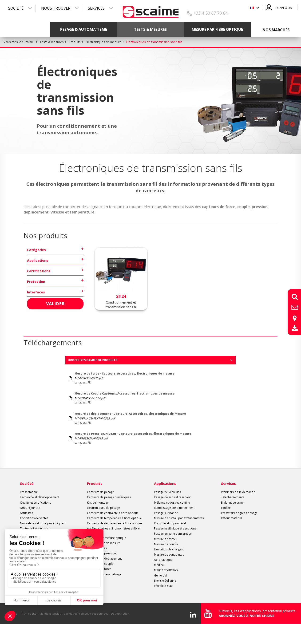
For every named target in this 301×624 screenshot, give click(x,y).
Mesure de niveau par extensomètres (179, 518)
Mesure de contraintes (169, 555)
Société (16, 8)
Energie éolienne (165, 581)
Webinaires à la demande (238, 492)
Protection (36, 281)
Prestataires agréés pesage (239, 513)
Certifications (38, 271)
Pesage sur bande (166, 513)
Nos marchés (275, 29)
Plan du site (29, 613)
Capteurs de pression (101, 553)
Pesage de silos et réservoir (172, 497)
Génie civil (160, 575)
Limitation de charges (168, 549)
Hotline (226, 508)
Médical (159, 565)
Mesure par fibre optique (217, 29)
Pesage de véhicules (167, 492)
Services (96, 8)
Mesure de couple (166, 544)
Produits (94, 483)
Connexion (283, 8)
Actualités (26, 513)
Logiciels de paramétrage (104, 574)
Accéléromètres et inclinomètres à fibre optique (113, 530)
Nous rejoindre (30, 508)
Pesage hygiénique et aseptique (175, 528)
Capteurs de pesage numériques (109, 497)
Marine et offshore (166, 570)
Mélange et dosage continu (172, 503)
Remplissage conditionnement (174, 508)
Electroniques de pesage (103, 508)
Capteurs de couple (100, 564)
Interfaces (36, 292)
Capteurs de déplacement (104, 559)
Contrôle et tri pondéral (170, 523)
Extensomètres (97, 548)
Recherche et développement (39, 497)
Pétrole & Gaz (163, 586)
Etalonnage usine (232, 503)
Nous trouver (55, 8)
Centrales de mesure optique (106, 538)
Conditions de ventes (34, 518)
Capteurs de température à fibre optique (114, 518)
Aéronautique (163, 560)
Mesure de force (165, 539)
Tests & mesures (150, 29)
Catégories (36, 250)
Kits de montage (98, 503)
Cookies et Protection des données (86, 613)
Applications (37, 260)
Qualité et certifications (35, 503)
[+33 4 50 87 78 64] (150, 10)
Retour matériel (231, 518)
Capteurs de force (99, 569)
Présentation (28, 492)
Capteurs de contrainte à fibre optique (113, 513)
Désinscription (120, 613)
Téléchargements (232, 497)
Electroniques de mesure (103, 543)
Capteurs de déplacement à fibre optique (115, 523)
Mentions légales (50, 613)
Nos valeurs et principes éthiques (42, 523)
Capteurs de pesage (100, 492)
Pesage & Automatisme (83, 29)
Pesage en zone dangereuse (173, 534)
